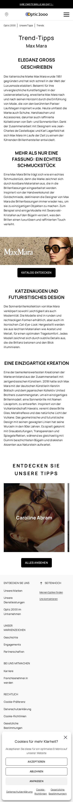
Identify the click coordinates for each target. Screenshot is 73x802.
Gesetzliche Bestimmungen (57, 791)
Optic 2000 (10, 25)
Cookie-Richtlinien (15, 716)
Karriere (8, 671)
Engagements (12, 644)
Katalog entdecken (36, 273)
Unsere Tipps (26, 25)
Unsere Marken (13, 590)
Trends (40, 25)
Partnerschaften (14, 651)
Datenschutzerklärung (17, 709)
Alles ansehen (36, 563)
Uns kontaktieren (48, 598)
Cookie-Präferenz (14, 701)
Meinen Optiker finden (51, 592)
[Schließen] (65, 737)
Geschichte (11, 637)
